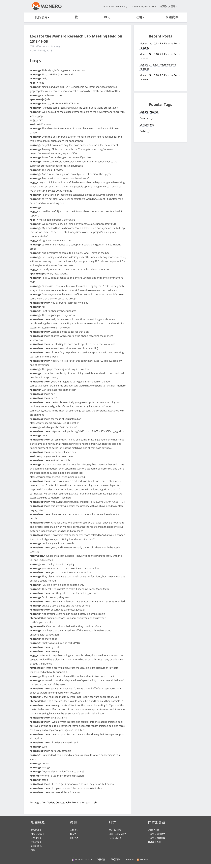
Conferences (147, 124)
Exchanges (145, 131)
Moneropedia (37, 833)
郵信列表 (74, 837)
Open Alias (153, 829)
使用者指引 (36, 842)
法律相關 (101, 859)
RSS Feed (144, 859)
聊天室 (73, 833)
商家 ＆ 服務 (115, 829)
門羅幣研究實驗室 (156, 833)
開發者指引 (36, 837)
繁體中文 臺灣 (168, 6)
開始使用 (41, 17)
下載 (74, 17)
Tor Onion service (83, 859)
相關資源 (171, 17)
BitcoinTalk (114, 837)
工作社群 (74, 829)
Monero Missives (149, 111)
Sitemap (130, 859)
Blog (107, 17)
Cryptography (63, 802)
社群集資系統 (154, 842)
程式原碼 (115, 859)
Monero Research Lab (84, 802)
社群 (139, 17)
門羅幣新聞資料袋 (156, 837)
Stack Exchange (116, 833)
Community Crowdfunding (114, 6)
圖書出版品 (36, 846)
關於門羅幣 (36, 829)
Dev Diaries (48, 802)
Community (146, 118)
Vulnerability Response (143, 6)
